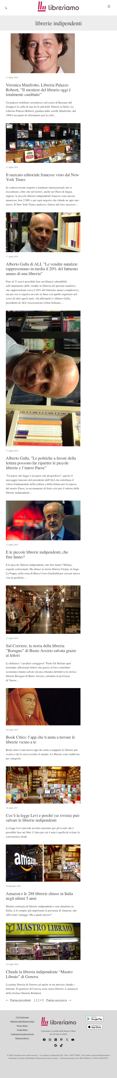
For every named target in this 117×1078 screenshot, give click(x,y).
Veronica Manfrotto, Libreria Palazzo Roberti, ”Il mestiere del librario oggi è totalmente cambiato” (38, 89)
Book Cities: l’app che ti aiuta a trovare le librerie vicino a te (40, 739)
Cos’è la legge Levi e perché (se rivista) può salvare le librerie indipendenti (42, 817)
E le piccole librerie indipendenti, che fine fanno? (37, 554)
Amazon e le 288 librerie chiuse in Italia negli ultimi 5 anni (39, 896)
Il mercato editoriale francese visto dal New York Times (42, 177)
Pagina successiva (58, 1000)
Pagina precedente (18, 1000)
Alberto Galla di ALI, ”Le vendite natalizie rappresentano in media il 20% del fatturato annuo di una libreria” (42, 269)
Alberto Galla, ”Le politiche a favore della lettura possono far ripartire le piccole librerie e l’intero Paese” (41, 463)
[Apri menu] (109, 6)
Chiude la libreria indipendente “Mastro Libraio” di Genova (39, 974)
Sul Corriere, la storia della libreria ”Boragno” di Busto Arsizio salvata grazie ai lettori (41, 650)
